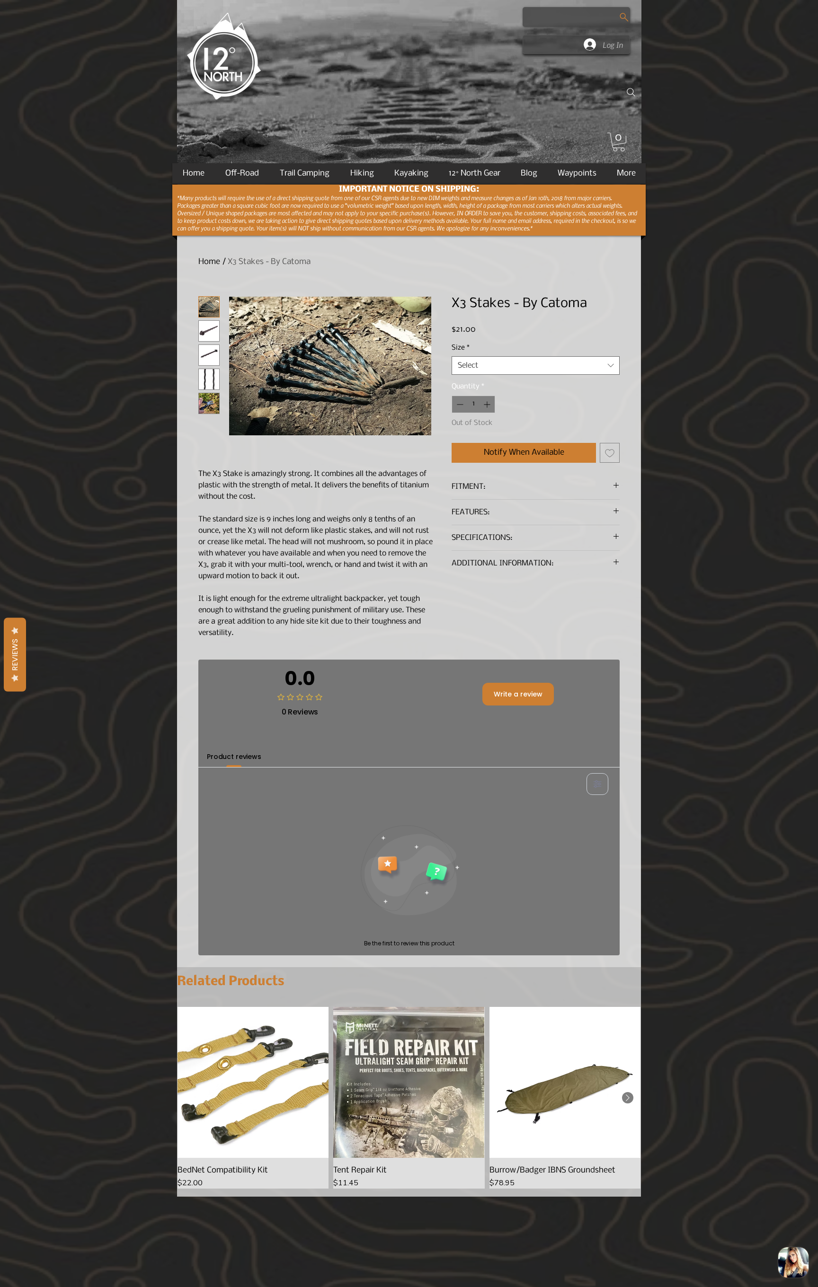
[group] (409, 1097)
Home (209, 261)
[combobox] (536, 365)
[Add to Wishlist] (610, 453)
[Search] (631, 92)
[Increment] (488, 404)
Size (461, 348)
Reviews (14, 655)
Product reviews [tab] (234, 756)
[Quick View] (253, 1082)
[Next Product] (627, 1097)
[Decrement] (459, 404)
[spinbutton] (473, 404)
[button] (618, 141)
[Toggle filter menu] (597, 784)
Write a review (518, 694)
